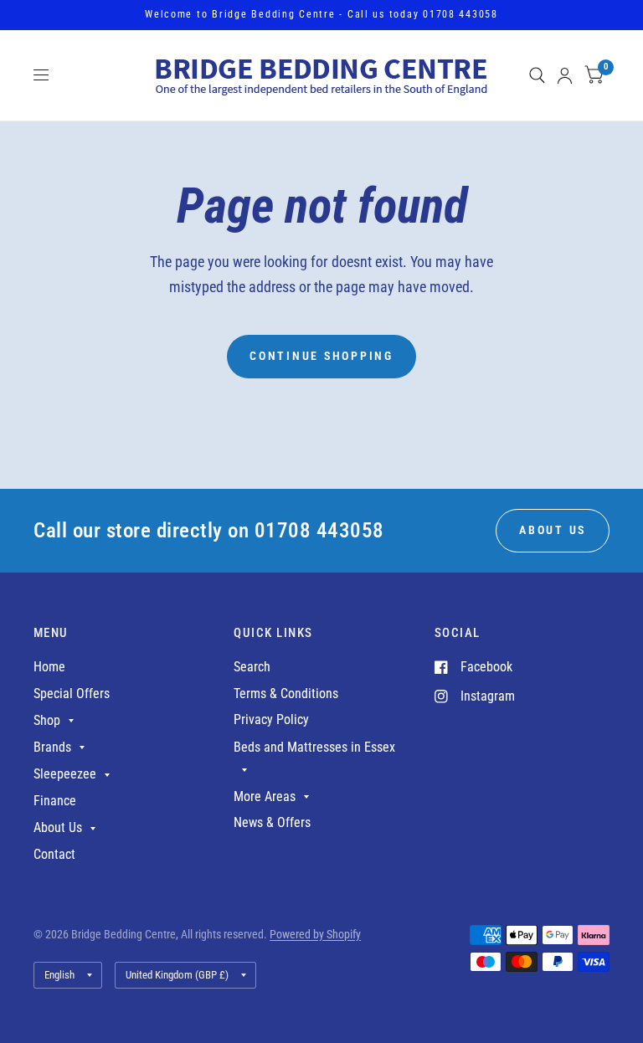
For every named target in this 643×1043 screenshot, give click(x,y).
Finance (54, 801)
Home (49, 667)
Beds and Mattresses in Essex (314, 747)
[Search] (537, 75)
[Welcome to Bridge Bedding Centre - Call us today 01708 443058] (321, 15)
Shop (46, 720)
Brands (52, 747)
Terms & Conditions (286, 693)
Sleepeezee (64, 774)
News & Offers (272, 822)
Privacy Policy (271, 719)
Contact (54, 854)
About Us (57, 827)
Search (252, 667)
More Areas (265, 796)
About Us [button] (552, 530)
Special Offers (71, 693)
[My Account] (565, 75)
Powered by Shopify (315, 934)
